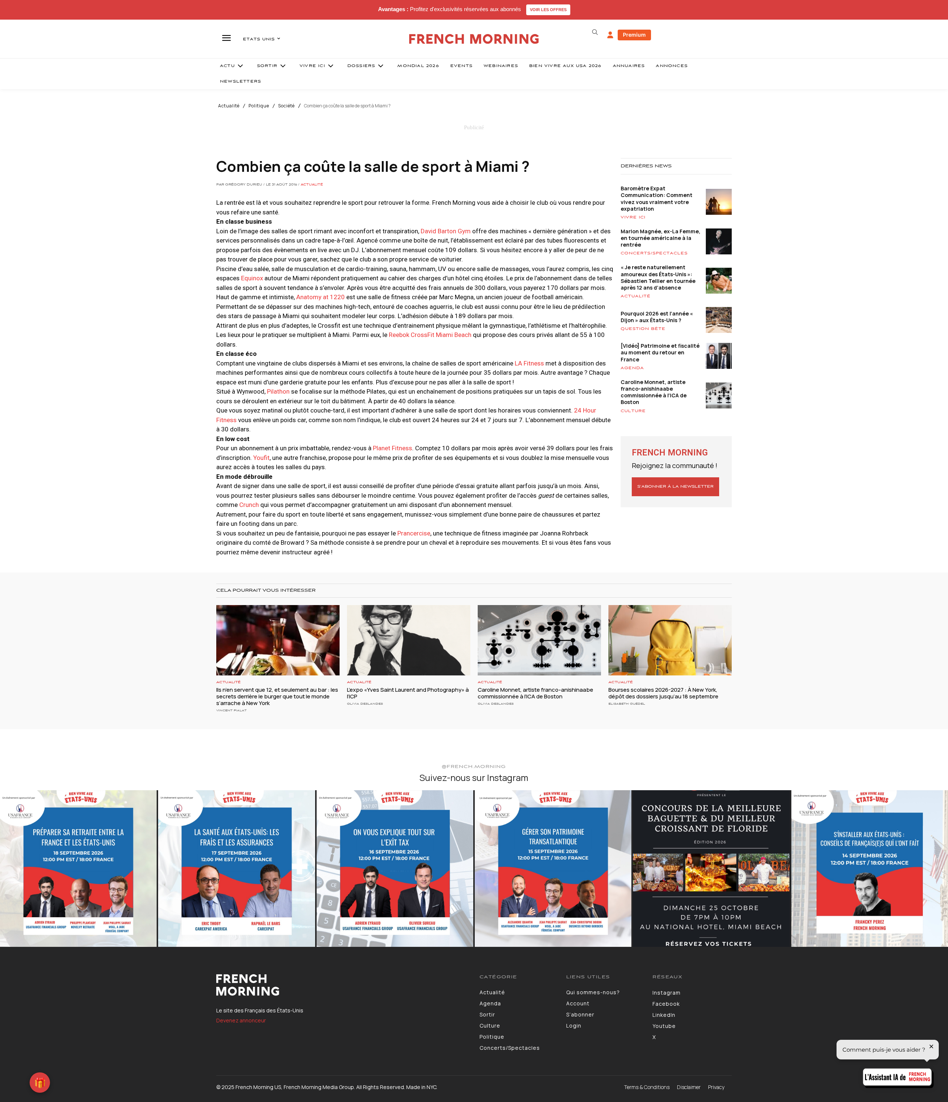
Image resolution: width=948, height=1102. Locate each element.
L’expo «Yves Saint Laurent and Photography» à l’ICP (408, 693)
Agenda (632, 368)
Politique (258, 106)
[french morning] (474, 39)
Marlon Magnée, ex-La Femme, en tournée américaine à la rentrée (660, 238)
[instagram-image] (78, 868)
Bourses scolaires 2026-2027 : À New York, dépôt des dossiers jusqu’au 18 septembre (663, 693)
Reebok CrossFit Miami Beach (430, 334)
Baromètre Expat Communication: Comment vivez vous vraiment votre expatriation (656, 198)
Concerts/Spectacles (654, 253)
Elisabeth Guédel (626, 703)
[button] (594, 32)
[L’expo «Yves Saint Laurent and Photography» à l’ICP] (408, 640)
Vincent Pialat (231, 710)
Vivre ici (633, 217)
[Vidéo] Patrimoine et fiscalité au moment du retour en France (660, 352)
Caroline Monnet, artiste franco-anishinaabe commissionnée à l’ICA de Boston (654, 392)
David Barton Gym (446, 231)
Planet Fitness (392, 448)
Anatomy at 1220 (320, 297)
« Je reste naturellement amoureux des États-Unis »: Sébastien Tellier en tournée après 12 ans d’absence (658, 277)
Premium (634, 34)
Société (286, 106)
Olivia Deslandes (365, 703)
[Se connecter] (610, 35)
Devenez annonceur (241, 1020)
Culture (633, 411)
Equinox (252, 278)
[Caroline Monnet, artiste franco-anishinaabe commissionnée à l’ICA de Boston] (539, 640)
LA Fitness (529, 363)
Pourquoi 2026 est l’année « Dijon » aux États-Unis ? (657, 317)
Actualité (229, 106)
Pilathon (278, 391)
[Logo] (342, 985)
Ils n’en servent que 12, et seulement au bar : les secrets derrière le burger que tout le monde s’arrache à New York (277, 696)
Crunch (249, 504)
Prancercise (413, 533)
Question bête (643, 329)
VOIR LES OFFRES (548, 9)
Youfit (261, 457)
